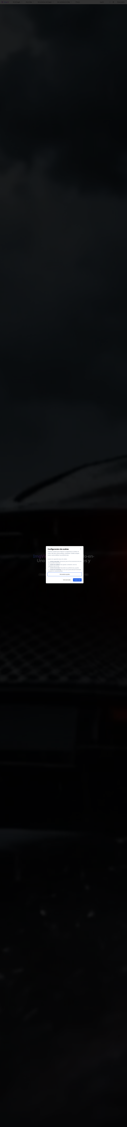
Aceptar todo (77, 580)
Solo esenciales (67, 580)
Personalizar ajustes (65, 574)
